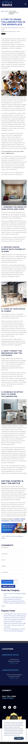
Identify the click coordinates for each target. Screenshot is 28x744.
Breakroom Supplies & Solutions (14, 601)
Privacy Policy (16, 735)
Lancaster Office (10, 670)
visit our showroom (17, 521)
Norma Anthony (12, 27)
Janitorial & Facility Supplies (13, 597)
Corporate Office (10, 655)
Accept (18, 738)
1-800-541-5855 (14, 663)
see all (3, 606)
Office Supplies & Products (12, 599)
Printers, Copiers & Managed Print (15, 603)
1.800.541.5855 (7, 698)
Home (2, 11)
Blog (6, 11)
